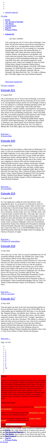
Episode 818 (8, 246)
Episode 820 (8, 140)
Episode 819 (8, 193)
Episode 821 (9, 34)
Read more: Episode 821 (13, 82)
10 (6, 368)
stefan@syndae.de (11, 12)
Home (7, 20)
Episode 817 (8, 298)
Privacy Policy (11, 30)
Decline (5, 442)
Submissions (10, 26)
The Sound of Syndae (14, 22)
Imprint (8, 28)
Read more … (6, 134)
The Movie (9, 24)
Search (3, 424)
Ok (1, 442)
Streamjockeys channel (37, 413)
